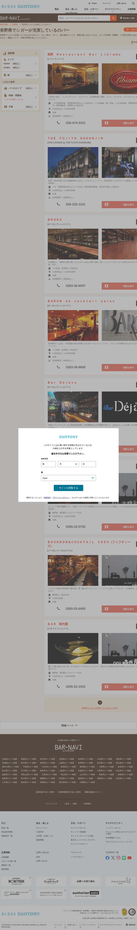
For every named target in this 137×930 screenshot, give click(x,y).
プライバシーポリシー (61, 498)
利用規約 (47, 498)
